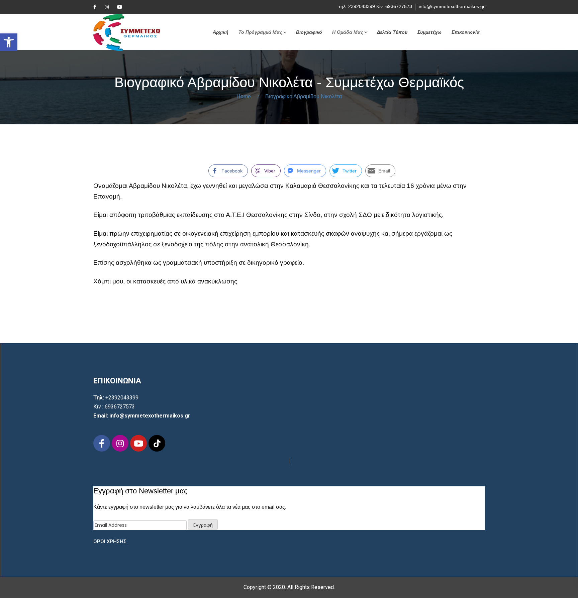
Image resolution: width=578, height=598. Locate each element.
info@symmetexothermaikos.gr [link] (452, 6)
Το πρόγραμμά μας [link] (260, 32)
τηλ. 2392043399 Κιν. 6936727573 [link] (375, 6)
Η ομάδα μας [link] (347, 32)
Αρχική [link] (220, 32)
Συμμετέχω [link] (429, 32)
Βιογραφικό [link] (309, 32)
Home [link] (243, 96)
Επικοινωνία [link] (466, 32)
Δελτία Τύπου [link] (392, 32)
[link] (8, 42)
